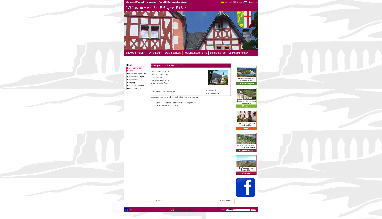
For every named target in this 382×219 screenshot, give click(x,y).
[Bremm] (246, 107)
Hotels (130, 65)
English (240, 2)
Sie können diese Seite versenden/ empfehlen (176, 103)
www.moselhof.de (159, 83)
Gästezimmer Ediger (135, 77)
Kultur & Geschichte (195, 53)
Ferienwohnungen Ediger (134, 69)
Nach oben (226, 200)
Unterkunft (155, 53)
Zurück (159, 200)
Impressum (152, 2)
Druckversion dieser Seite (167, 106)
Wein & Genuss (173, 53)
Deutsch (228, 2)
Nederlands (253, 2)
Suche (222, 210)
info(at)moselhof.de (160, 80)
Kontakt (162, 2)
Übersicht (140, 2)
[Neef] (246, 129)
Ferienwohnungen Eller (136, 74)
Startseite (130, 2)
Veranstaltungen (238, 53)
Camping (131, 83)
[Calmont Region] (246, 85)
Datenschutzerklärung (177, 2)
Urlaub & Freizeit (135, 53)
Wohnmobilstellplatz (135, 86)
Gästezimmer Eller (134, 80)
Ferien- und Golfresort (136, 89)
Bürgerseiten (217, 53)
